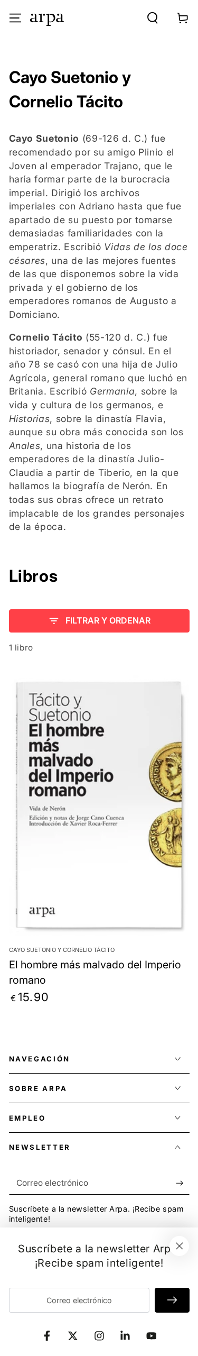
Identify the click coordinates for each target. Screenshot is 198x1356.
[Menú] (15, 18)
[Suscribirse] (182, 1183)
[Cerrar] (179, 1246)
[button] (153, 18)
